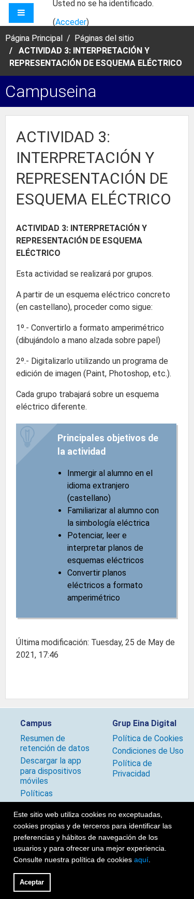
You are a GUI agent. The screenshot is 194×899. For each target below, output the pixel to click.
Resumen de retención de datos (54, 743)
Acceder (70, 22)
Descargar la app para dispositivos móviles (50, 770)
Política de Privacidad (132, 768)
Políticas (36, 793)
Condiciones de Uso (148, 751)
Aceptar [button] (32, 882)
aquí (141, 859)
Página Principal (34, 38)
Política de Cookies (147, 738)
